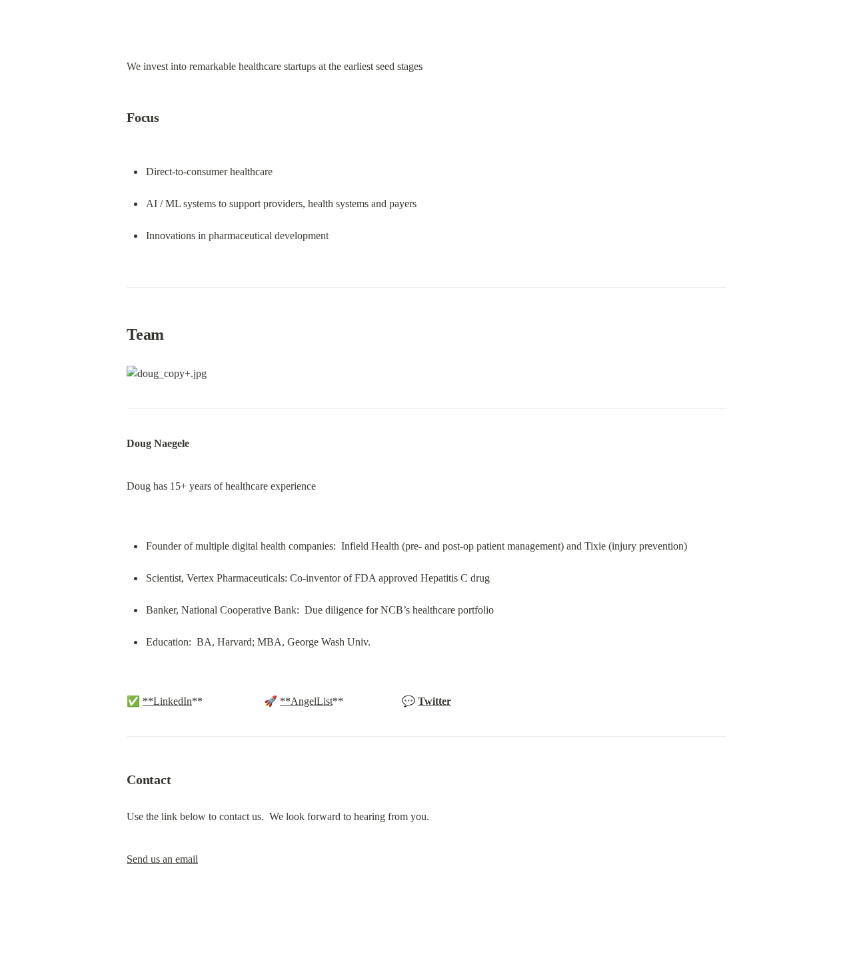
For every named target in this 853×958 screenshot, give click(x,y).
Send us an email (162, 859)
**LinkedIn (167, 701)
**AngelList (306, 701)
